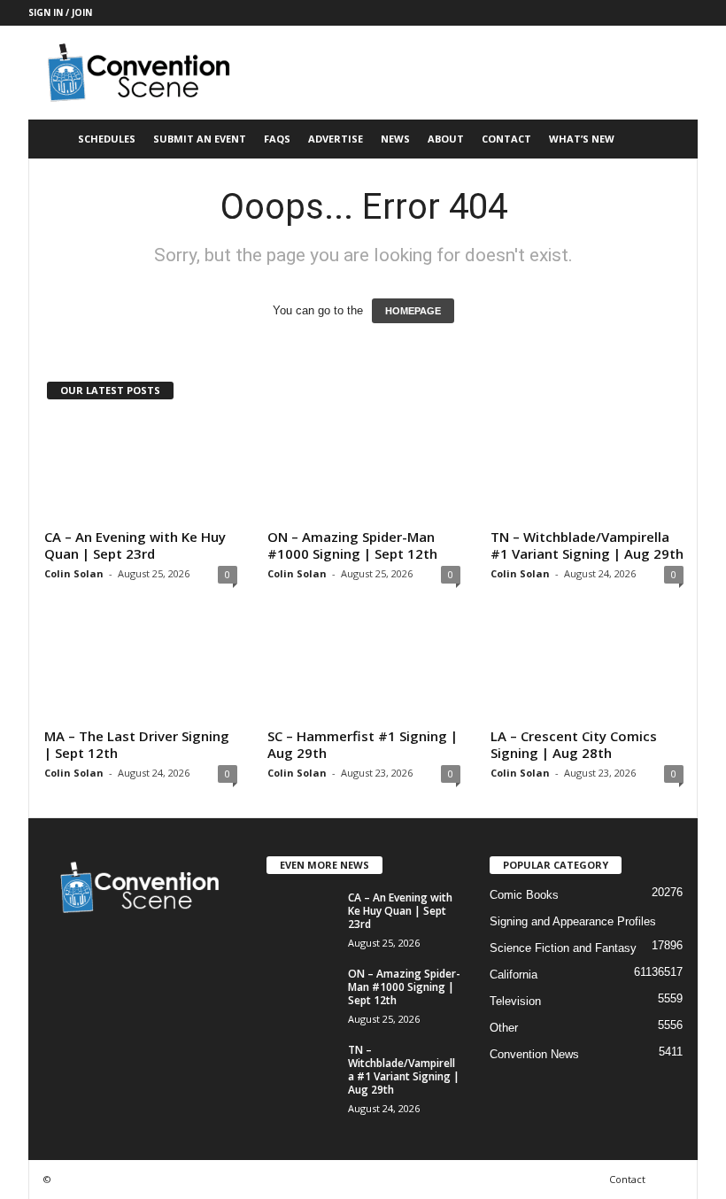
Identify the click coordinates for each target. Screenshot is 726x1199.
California (513, 974)
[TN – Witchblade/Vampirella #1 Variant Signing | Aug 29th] (587, 470)
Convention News (534, 1054)
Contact (506, 138)
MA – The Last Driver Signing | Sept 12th (136, 744)
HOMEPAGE (413, 311)
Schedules (106, 138)
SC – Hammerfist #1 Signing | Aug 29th (362, 744)
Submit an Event (199, 138)
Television (515, 1001)
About (446, 138)
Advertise (335, 138)
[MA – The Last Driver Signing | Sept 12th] (140, 669)
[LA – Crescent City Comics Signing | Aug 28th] (587, 669)
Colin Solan (74, 573)
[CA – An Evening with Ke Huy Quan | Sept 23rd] (140, 470)
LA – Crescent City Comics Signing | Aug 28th (573, 744)
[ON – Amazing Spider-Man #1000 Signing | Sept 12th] (363, 470)
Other (504, 1027)
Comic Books (524, 894)
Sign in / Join (60, 12)
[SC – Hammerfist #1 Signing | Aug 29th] (363, 669)
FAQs (277, 138)
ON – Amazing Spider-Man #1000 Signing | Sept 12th (352, 545)
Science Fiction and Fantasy (563, 948)
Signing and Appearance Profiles (573, 921)
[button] (671, 139)
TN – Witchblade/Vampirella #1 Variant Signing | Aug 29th (587, 545)
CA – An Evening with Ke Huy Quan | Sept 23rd (135, 545)
